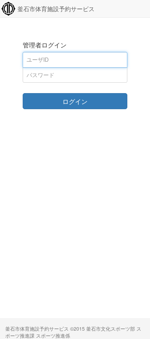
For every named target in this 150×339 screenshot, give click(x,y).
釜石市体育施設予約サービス (56, 9)
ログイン (75, 101)
